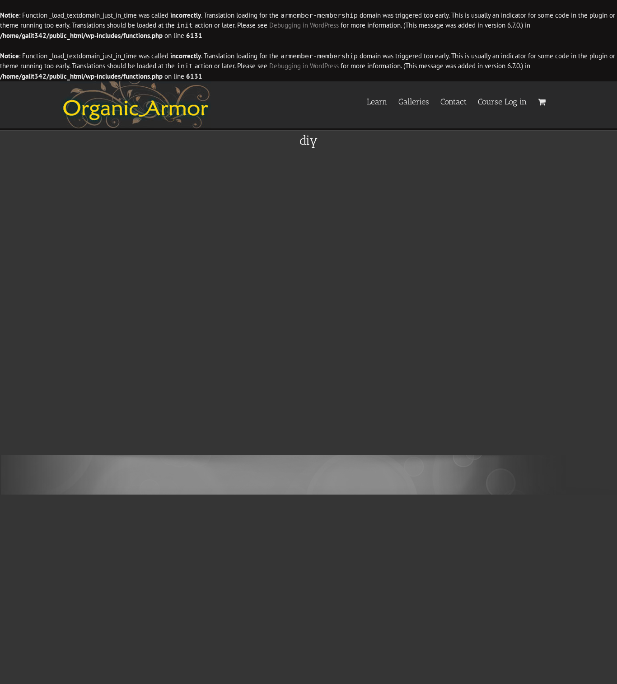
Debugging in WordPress (304, 25)
